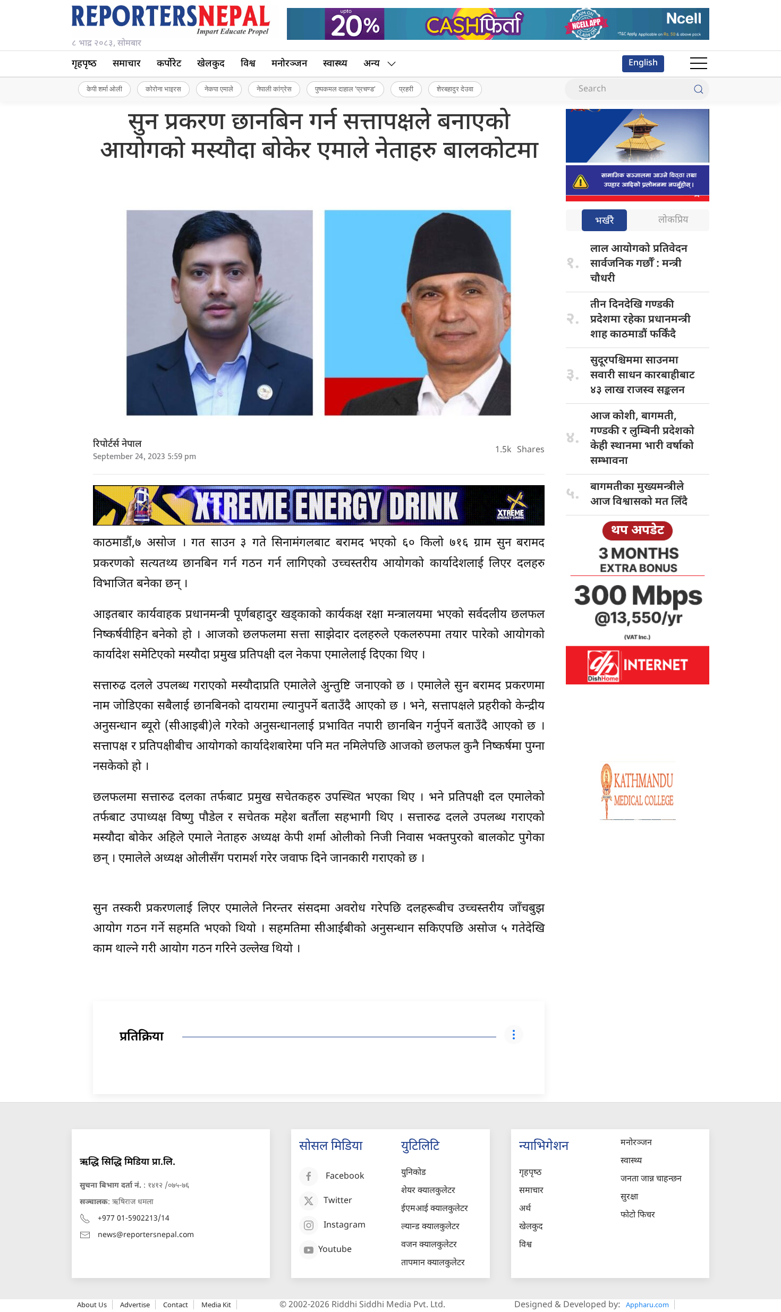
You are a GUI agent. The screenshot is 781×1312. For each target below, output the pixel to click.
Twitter (338, 1201)
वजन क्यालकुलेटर (429, 1245)
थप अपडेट (637, 530)
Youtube (335, 1250)
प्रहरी (406, 88)
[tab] (604, 221)
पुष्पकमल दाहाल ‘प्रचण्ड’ (345, 88)
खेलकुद (211, 64)
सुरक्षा (629, 1197)
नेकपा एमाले (219, 88)
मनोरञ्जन (289, 64)
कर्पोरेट (169, 64)
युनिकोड (413, 1173)
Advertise (135, 1304)
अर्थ (525, 1209)
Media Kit (216, 1304)
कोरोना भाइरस (163, 88)
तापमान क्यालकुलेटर (433, 1263)
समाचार (127, 64)
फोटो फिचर (638, 1215)
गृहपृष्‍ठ (84, 64)
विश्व (248, 64)
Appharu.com (647, 1304)
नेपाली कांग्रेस (274, 88)
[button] (698, 64)
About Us (92, 1304)
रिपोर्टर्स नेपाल (117, 444)
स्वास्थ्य (335, 64)
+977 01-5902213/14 (133, 1219)
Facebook (345, 1176)
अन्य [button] (371, 64)
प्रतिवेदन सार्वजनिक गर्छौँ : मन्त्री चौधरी (638, 264)
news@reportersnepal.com (146, 1235)
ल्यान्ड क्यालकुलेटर (430, 1227)
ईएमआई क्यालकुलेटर (434, 1209)
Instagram (345, 1225)
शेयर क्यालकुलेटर (428, 1191)
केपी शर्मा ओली (104, 88)
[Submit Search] (698, 89)
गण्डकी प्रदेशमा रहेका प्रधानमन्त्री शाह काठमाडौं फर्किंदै (640, 320)
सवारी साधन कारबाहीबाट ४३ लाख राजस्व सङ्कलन (642, 375)
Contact (175, 1304)
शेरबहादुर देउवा (455, 88)
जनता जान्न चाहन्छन (651, 1179)
